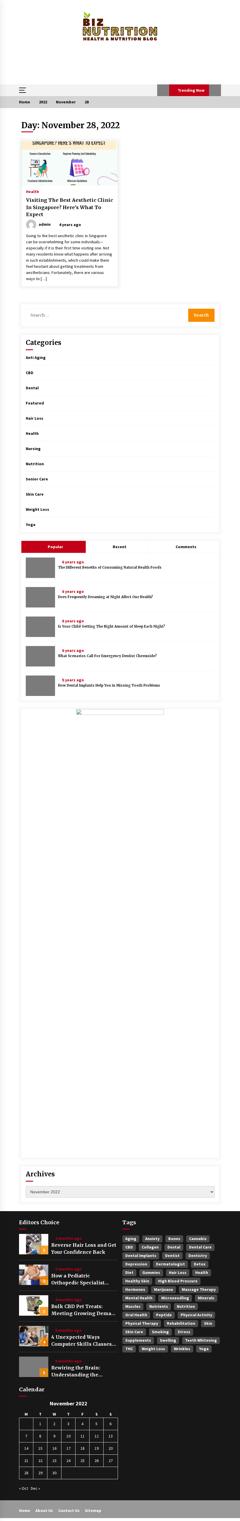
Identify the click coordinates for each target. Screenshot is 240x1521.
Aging (130, 1238)
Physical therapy (141, 1323)
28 (26, 1472)
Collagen (150, 1247)
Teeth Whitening (201, 1340)
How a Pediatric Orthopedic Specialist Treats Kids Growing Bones (77, 1279)
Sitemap (93, 1510)
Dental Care (200, 1247)
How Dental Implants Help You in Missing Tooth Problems (109, 685)
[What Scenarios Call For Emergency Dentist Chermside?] (40, 656)
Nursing (33, 448)
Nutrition (35, 463)
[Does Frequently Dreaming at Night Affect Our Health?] (40, 597)
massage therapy (199, 1289)
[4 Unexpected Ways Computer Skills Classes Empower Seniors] (33, 1336)
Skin (208, 1323)
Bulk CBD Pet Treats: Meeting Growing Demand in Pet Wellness (84, 1310)
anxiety (152, 1238)
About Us (44, 1510)
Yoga (30, 524)
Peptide (164, 1314)
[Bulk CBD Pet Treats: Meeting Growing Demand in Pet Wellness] (33, 1305)
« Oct (23, 1488)
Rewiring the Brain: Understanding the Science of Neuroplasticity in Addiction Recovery (83, 1371)
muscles (132, 1306)
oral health (136, 1314)
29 (40, 1472)
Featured (35, 403)
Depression (136, 1264)
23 (54, 1460)
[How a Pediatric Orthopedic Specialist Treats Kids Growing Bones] (33, 1275)
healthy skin (137, 1281)
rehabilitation (181, 1323)
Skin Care (35, 494)
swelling (168, 1340)
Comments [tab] (186, 546)
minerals (206, 1298)
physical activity (196, 1314)
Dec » (35, 1488)
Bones (174, 1238)
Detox (199, 1264)
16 (54, 1448)
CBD (29, 372)
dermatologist (170, 1264)
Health (32, 191)
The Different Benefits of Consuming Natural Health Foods (110, 567)
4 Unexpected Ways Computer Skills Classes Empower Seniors (81, 1341)
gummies (151, 1272)
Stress (184, 1331)
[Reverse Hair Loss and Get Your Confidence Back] (33, 1244)
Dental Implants (140, 1255)
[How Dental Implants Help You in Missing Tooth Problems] (40, 686)
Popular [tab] (55, 546)
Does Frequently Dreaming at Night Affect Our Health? (105, 597)
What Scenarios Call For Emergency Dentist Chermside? (107, 656)
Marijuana (163, 1289)
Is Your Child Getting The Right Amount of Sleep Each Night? (111, 626)
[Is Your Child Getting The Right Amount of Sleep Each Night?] (40, 627)
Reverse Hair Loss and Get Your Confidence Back (83, 1248)
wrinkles (182, 1348)
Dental (32, 387)
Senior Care (37, 479)
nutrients (158, 1306)
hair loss (177, 1272)
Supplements (138, 1340)
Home (24, 1510)
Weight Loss (37, 509)
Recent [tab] (119, 546)
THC (129, 1348)
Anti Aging (36, 357)
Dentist (172, 1255)
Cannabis (198, 1238)
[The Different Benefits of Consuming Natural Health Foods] (40, 568)
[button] (163, 90)
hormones (135, 1289)
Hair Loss (34, 418)
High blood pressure (178, 1281)
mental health (138, 1298)
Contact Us (69, 1510)
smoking (160, 1331)
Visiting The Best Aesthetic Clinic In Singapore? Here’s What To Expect (69, 207)
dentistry (197, 1255)
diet (129, 1272)
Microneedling (175, 1298)
